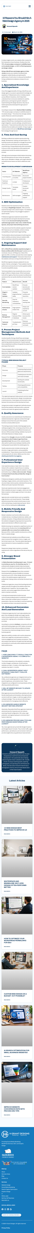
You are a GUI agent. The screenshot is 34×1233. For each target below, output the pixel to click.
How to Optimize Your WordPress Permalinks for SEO (15, 940)
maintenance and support (9, 256)
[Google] (11, 1209)
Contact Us (5, 1178)
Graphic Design (6, 1191)
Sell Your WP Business (8, 1198)
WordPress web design (24, 129)
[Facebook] (2, 1209)
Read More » (7, 834)
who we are (21, 505)
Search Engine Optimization (9, 1189)
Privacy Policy (6, 1228)
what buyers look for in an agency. (12, 456)
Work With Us (5, 1200)
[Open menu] (29, 6)
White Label (5, 1196)
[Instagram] (5, 1209)
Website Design (6, 1185)
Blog (3, 1176)
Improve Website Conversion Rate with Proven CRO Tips (14, 1109)
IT (2, 1193)
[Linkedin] (8, 1209)
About (3, 1171)
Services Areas (6, 1174)
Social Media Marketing (8, 1187)
